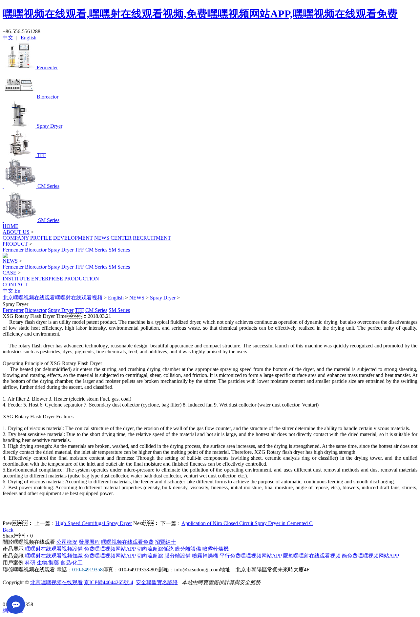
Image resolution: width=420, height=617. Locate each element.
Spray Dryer (61, 250)
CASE (9, 272)
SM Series (119, 250)
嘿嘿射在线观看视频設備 (54, 549)
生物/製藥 (48, 562)
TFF (79, 250)
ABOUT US (16, 232)
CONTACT (15, 284)
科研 (30, 562)
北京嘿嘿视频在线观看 (56, 582)
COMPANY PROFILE (27, 238)
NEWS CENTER (113, 238)
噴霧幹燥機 (215, 549)
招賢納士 (165, 542)
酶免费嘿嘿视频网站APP (370, 556)
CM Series (96, 250)
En (17, 291)
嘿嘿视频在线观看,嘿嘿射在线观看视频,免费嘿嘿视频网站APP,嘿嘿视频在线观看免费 (200, 14)
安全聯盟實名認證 (157, 582)
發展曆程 (89, 542)
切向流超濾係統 (155, 549)
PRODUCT (15, 244)
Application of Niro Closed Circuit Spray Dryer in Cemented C (247, 523)
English (28, 37)
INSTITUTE (16, 278)
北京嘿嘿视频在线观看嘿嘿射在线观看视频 (52, 297)
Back (8, 530)
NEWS (10, 261)
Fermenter (13, 250)
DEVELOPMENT (73, 238)
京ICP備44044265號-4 (108, 582)
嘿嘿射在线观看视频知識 (54, 556)
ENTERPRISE (47, 278)
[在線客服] (10, 594)
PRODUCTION (81, 278)
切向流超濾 (150, 556)
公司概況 (66, 542)
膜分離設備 (188, 549)
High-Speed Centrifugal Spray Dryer (93, 523)
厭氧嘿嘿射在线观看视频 (312, 556)
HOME (10, 226)
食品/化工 (71, 562)
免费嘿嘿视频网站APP (110, 549)
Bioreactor (36, 250)
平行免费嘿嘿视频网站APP (251, 556)
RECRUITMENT (152, 238)
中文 (8, 37)
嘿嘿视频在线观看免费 (127, 542)
